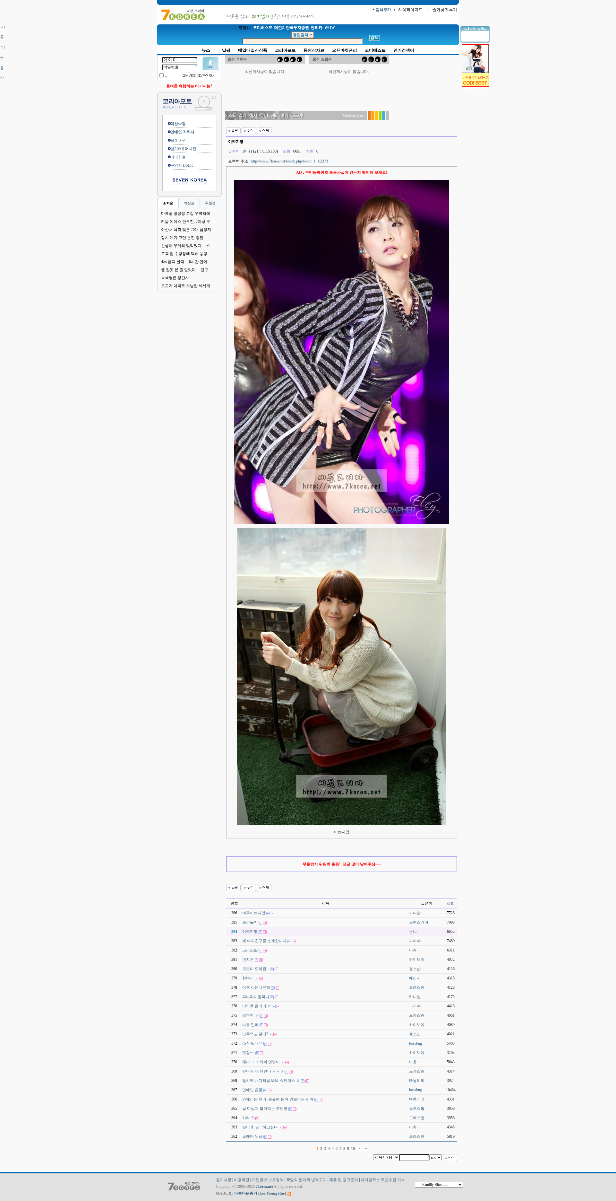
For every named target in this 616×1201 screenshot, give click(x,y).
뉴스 (206, 50)
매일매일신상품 (252, 50)
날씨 (226, 50)
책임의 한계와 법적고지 (306, 1180)
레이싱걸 (174, 157)
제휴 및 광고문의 (343, 1180)
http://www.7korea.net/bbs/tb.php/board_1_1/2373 (289, 161)
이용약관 (241, 1180)
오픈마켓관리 (344, 50)
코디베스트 (375, 50)
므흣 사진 (175, 140)
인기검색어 (403, 50)
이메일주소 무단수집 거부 (383, 1180)
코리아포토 (285, 50)
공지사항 (223, 1180)
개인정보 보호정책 (268, 1180)
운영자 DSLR (178, 165)
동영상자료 (314, 50)
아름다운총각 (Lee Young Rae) (260, 1193)
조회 (451, 903)
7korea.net (264, 1186)
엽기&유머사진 (179, 148)
